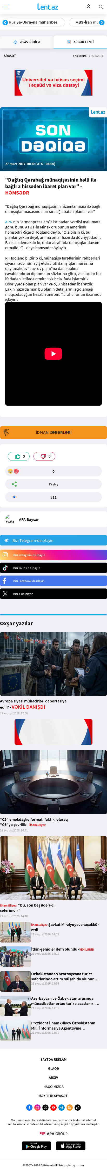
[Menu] (6, 7)
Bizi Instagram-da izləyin (29, 555)
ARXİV (53, 1077)
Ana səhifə (79, 56)
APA (8, 221)
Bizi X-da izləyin (23, 594)
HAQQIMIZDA (53, 1086)
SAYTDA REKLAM (53, 1059)
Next (102, 23)
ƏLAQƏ (53, 1068)
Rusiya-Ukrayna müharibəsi (33, 22)
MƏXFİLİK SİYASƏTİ (53, 1095)
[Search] (101, 6)
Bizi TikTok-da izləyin (26, 568)
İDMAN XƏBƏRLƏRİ (53, 432)
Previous (5, 23)
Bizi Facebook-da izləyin (29, 581)
